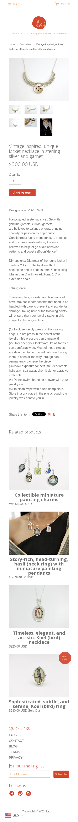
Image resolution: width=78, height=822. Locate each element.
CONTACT (16, 740)
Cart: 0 (65, 4)
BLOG (13, 746)
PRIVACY (15, 757)
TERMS (14, 752)
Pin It (51, 414)
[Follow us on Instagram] (29, 794)
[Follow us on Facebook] (12, 794)
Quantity (14, 174)
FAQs (13, 735)
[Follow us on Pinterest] (21, 794)
